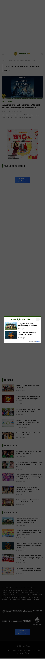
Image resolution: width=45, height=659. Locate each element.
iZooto (38, 341)
